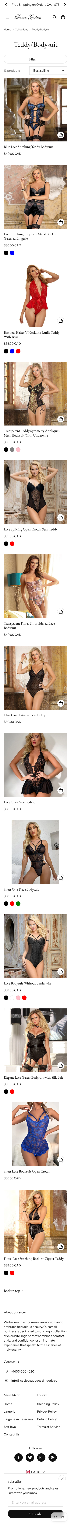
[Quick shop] (60, 135)
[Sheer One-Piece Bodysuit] (35, 852)
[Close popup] (62, 1478)
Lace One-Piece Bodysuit (21, 802)
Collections (21, 29)
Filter (33, 59)
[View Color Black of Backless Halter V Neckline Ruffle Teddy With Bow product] (6, 351)
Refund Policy (47, 1419)
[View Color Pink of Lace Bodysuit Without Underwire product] (18, 997)
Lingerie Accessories (18, 1419)
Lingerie (9, 1411)
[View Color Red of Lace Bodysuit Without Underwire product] (24, 997)
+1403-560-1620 (22, 1371)
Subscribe (35, 1514)
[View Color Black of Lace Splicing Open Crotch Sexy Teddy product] (6, 543)
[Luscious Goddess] (27, 17)
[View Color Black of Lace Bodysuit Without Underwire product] (6, 997)
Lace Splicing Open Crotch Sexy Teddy (31, 529)
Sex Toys (10, 1427)
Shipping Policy (48, 1404)
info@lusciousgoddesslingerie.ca (34, 1380)
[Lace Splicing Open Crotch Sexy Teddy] (35, 492)
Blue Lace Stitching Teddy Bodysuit (28, 146)
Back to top (12, 1290)
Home (7, 29)
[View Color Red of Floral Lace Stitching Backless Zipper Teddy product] (12, 1273)
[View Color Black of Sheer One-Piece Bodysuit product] (6, 903)
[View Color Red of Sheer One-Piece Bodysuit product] (12, 903)
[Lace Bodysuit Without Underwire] (35, 946)
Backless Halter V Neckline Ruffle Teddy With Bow (31, 334)
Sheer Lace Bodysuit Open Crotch (27, 1171)
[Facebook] (18, 1457)
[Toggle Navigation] (8, 17)
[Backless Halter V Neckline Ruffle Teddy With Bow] (35, 295)
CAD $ (35, 1472)
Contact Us (12, 1434)
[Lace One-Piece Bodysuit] (35, 765)
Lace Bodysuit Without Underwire (27, 983)
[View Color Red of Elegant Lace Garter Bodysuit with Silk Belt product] (12, 1091)
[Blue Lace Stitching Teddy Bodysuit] (35, 109)
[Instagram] (41, 1457)
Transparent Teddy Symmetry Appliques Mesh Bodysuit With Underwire (31, 432)
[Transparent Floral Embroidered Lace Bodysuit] (35, 586)
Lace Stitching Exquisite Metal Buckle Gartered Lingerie (30, 236)
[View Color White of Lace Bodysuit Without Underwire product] (12, 997)
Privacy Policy (47, 1411)
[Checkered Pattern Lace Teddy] (35, 678)
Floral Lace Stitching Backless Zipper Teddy (34, 1258)
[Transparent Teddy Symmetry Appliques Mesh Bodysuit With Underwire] (35, 394)
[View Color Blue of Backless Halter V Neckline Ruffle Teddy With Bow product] (12, 351)
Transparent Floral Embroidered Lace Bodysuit (29, 625)
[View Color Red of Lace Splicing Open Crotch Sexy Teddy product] (12, 543)
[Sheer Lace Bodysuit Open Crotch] (35, 1134)
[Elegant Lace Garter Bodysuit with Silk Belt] (35, 1040)
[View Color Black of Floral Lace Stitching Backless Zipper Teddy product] (6, 1273)
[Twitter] (30, 1457)
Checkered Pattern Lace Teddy (24, 715)
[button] (55, 17)
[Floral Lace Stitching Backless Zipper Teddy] (35, 1221)
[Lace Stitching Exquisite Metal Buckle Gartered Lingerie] (35, 197)
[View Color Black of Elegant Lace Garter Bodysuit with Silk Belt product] (6, 1091)
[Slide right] (65, 4)
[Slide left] (6, 4)
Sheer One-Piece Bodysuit (21, 889)
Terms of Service (48, 1427)
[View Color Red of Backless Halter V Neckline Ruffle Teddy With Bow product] (18, 351)
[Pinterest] (52, 1457)
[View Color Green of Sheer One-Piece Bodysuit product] (18, 903)
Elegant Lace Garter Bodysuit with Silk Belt (33, 1077)
